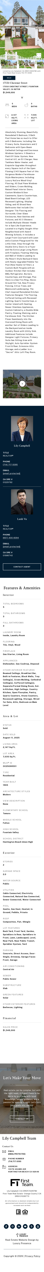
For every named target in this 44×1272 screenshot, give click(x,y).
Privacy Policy (32, 1256)
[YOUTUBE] (25, 1226)
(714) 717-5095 (10, 465)
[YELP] (31, 1226)
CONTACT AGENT (22, 567)
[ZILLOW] (38, 1226)
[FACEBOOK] (6, 1226)
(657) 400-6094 (11, 538)
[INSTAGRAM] (12, 1226)
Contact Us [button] (22, 1119)
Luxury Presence (22, 1243)
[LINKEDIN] (19, 1226)
